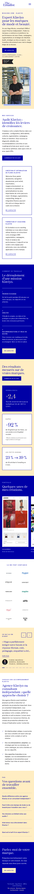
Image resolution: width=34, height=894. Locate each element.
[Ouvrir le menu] (30, 4)
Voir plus (5, 656)
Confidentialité (14, 890)
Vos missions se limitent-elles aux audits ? (14, 815)
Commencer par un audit (12, 158)
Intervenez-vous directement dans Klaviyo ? (14, 824)
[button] (15, 524)
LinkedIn (21, 890)
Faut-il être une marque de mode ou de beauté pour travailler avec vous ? (16, 806)
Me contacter (9, 50)
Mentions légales (20, 888)
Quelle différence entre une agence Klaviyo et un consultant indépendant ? (16, 797)
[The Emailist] (9, 4)
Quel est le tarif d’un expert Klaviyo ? (15, 832)
